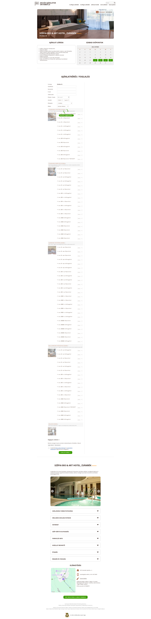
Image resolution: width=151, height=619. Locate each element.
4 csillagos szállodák (85, 4)
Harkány (77, 608)
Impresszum (90, 605)
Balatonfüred (52, 608)
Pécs (87, 608)
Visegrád (99, 608)
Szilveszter (79, 607)
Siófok (93, 608)
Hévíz (81, 608)
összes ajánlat (112, 4)
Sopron (95, 608)
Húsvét (59, 607)
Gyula (69, 608)
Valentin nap (84, 607)
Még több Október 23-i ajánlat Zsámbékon (75, 597)
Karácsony (63, 607)
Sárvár (90, 608)
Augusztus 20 (55, 607)
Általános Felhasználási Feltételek (64, 605)
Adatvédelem (73, 605)
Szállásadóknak (84, 605)
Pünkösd (75, 607)
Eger (59, 608)
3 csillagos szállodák (74, 4)
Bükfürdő (56, 608)
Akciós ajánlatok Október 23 (48, 4)
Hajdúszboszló (73, 608)
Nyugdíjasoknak (89, 607)
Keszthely (84, 608)
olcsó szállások (103, 4)
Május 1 (67, 607)
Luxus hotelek (95, 607)
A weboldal (52, 448)
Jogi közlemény (78, 605)
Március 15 (71, 607)
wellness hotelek (95, 4)
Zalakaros (103, 608)
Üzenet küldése (83, 578)
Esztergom (63, 608)
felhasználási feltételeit (60, 448)
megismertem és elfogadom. (62, 449)
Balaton (47, 608)
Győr (66, 608)
